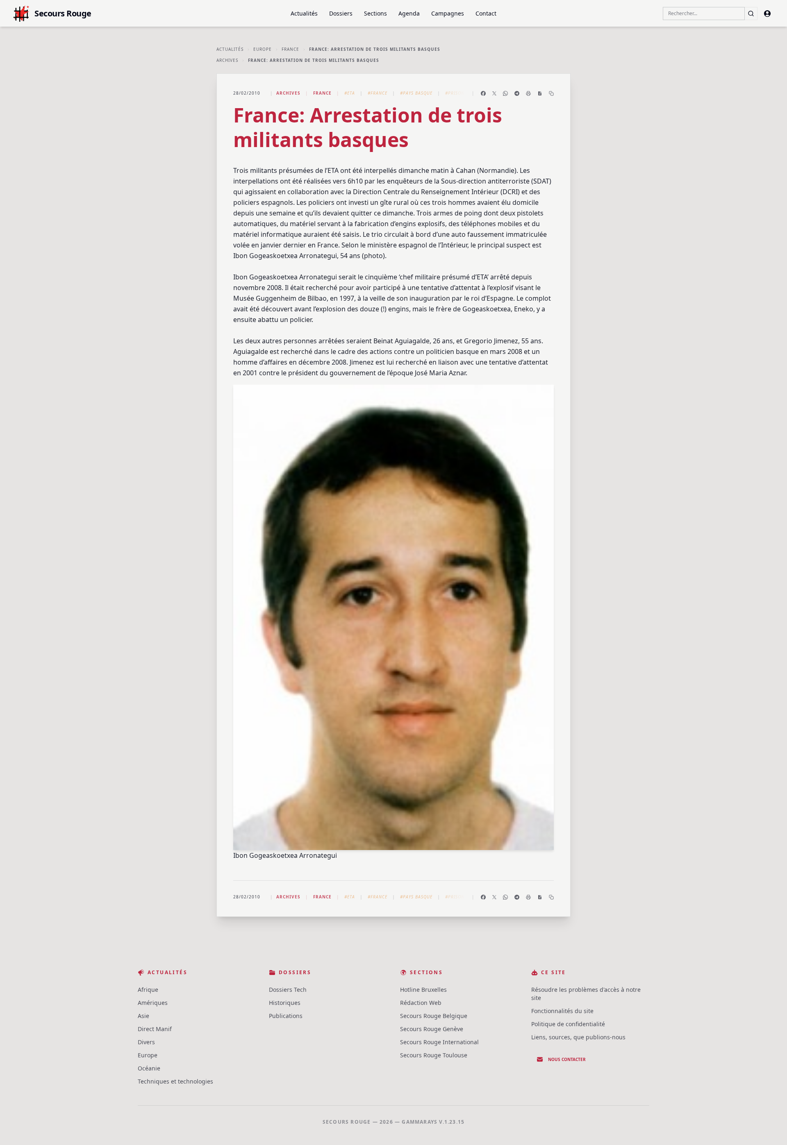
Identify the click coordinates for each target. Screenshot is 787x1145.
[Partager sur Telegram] (516, 93)
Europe (262, 49)
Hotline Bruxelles (423, 989)
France (290, 49)
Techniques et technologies (175, 1081)
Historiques (284, 1003)
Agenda (409, 13)
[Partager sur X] (494, 93)
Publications (286, 1016)
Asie (143, 1016)
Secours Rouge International (439, 1042)
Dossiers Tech (288, 989)
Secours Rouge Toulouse (433, 1055)
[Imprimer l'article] (528, 93)
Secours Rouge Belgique (433, 1016)
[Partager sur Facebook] (483, 93)
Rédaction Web (420, 1003)
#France (377, 93)
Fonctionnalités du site (562, 1011)
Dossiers (341, 13)
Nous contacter (567, 1059)
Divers (146, 1042)
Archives (227, 60)
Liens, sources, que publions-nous (578, 1037)
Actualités (304, 13)
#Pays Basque (416, 93)
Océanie (149, 1068)
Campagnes (447, 13)
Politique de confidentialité (568, 1024)
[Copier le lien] (551, 93)
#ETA (349, 93)
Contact (485, 13)
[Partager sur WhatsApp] (505, 93)
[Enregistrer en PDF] (539, 93)
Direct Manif (155, 1029)
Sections (375, 13)
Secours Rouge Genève (431, 1029)
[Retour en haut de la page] (769, 1127)
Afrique (148, 989)
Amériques (153, 1003)
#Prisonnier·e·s (464, 93)
